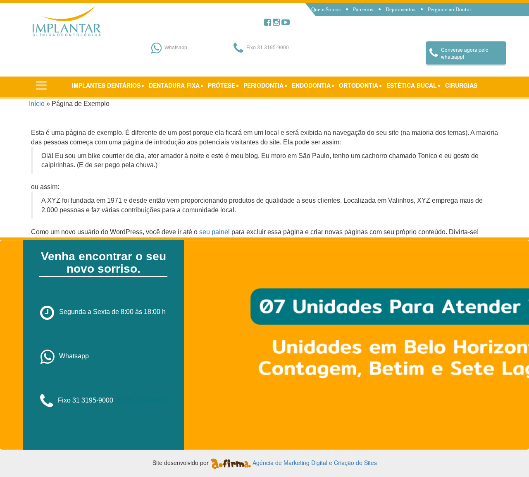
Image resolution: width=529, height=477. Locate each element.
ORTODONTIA (358, 85)
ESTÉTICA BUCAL (411, 85)
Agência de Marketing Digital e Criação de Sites (315, 462)
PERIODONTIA (263, 85)
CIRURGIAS (461, 85)
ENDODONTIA (311, 85)
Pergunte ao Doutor (449, 9)
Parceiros (363, 9)
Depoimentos (400, 9)
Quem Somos (326, 9)
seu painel (214, 231)
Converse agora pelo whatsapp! (464, 53)
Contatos (321, 19)
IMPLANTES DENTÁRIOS (106, 85)
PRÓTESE (221, 85)
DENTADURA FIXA (174, 85)
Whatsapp (74, 356)
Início (37, 103)
